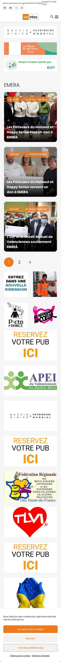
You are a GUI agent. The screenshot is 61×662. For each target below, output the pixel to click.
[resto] (45, 314)
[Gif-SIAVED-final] (45, 284)
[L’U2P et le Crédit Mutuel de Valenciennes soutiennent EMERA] (30, 227)
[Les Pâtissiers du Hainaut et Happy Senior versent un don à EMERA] (30, 172)
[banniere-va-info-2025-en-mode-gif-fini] (30, 65)
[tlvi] (30, 522)
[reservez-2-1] (30, 345)
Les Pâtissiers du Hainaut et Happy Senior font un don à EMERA (30, 132)
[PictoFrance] (16, 314)
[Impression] (30, 380)
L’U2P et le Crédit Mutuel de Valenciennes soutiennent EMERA (30, 242)
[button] (52, 17)
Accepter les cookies (30, 629)
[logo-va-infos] (30, 17)
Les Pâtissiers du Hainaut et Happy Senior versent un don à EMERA (30, 187)
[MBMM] (30, 32)
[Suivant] (30, 262)
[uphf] (16, 284)
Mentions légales (40, 655)
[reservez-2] (30, 451)
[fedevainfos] (30, 487)
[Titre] (5, 8)
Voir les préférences (30, 648)
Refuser (30, 638)
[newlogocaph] (30, 48)
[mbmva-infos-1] (30, 416)
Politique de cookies (20, 655)
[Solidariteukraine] (30, 593)
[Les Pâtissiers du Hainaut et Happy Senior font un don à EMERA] (30, 117)
